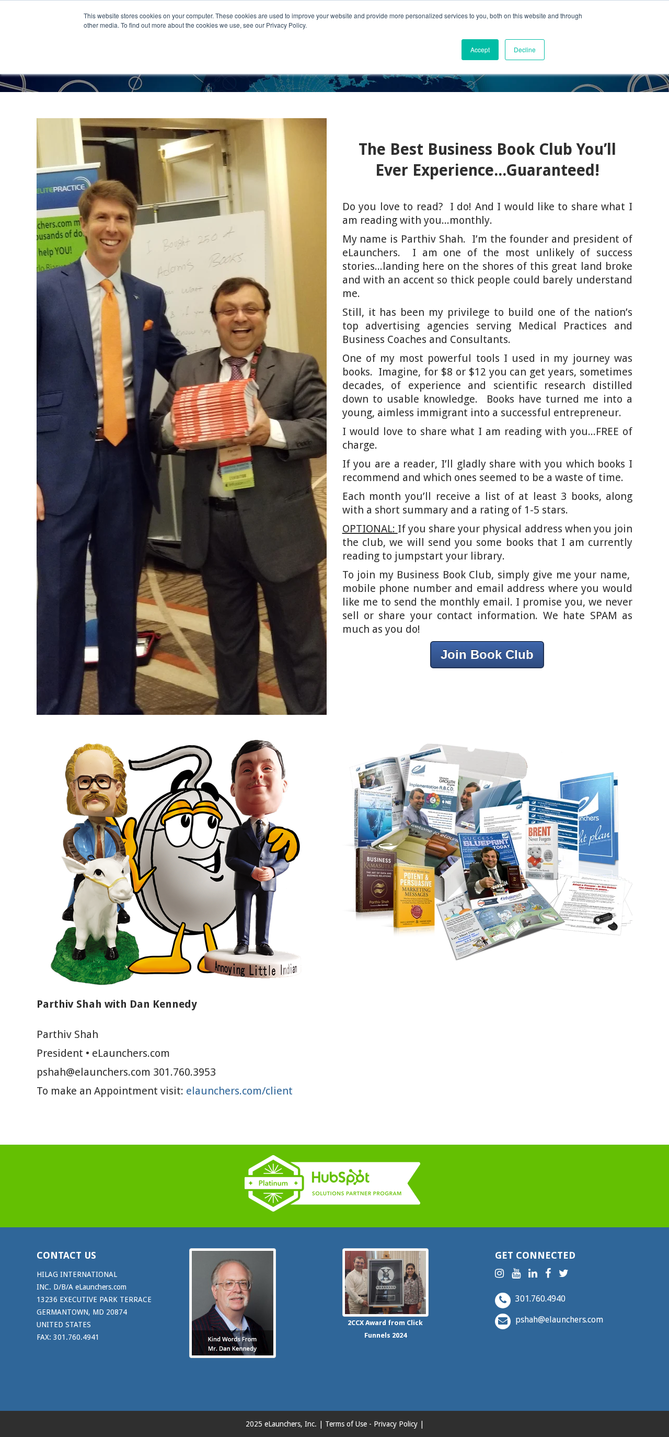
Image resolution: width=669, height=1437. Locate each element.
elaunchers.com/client (239, 1091)
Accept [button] (480, 49)
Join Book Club (487, 654)
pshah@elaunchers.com (558, 1320)
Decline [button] (525, 49)
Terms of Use (346, 1424)
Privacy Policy (396, 1424)
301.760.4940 (539, 1299)
